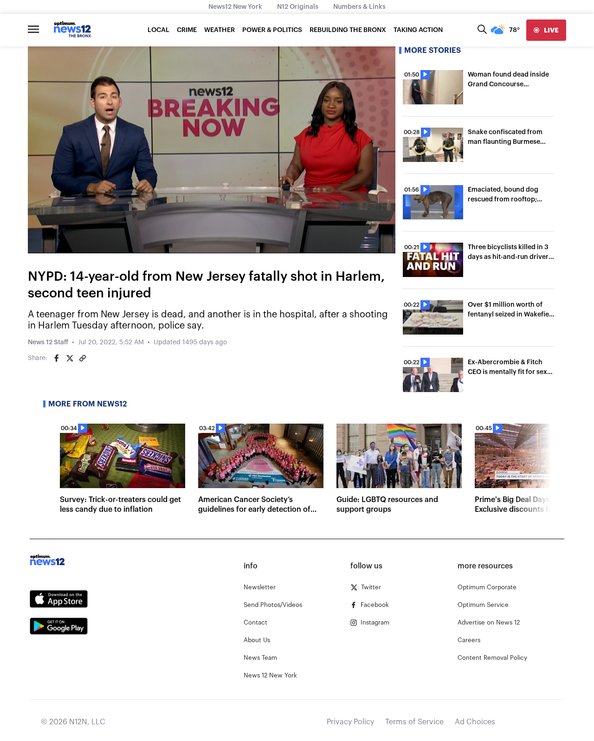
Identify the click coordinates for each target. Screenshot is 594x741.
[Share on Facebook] (56, 358)
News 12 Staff (48, 342)
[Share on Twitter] (69, 358)
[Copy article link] (82, 358)
